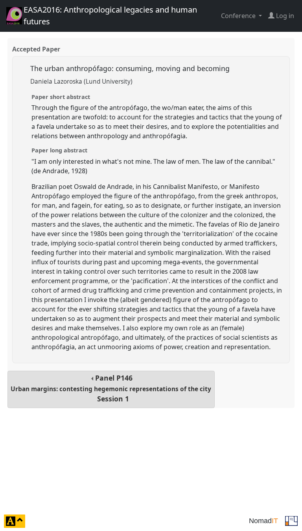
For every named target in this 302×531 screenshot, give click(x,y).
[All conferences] (291, 520)
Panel (111, 388)
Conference (239, 15)
